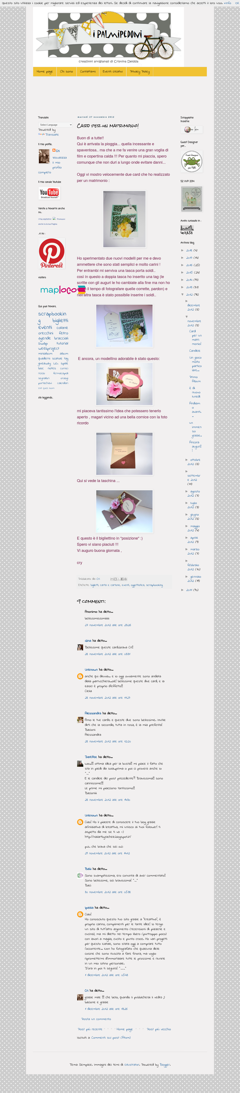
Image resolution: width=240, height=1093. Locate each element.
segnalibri (43, 378)
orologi (64, 378)
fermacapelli (60, 373)
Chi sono (66, 71)
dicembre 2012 (193, 307)
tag (66, 358)
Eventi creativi (113, 71)
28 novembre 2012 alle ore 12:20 (108, 741)
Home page (45, 71)
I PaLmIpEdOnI (44, 219)
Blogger (165, 1064)
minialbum (45, 353)
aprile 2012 (192, 540)
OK (237, 3)
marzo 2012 (193, 551)
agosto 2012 (193, 493)
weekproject (48, 349)
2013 (190, 287)
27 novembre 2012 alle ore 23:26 (108, 625)
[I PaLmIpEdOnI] (54, 219)
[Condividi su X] (119, 579)
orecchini (45, 333)
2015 (190, 272)
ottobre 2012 (193, 462)
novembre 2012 (194, 323)
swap (43, 343)
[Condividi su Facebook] (122, 579)
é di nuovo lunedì (194, 392)
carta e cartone (110, 585)
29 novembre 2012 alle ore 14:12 (107, 853)
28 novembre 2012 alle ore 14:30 (107, 800)
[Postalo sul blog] (115, 579)
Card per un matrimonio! (195, 338)
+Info (227, 3)
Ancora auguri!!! (195, 446)
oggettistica (137, 585)
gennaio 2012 (194, 579)
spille (64, 363)
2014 (190, 280)
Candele (194, 350)
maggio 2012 (193, 528)
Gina (88, 640)
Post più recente (90, 1029)
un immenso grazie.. (195, 429)
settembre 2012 (193, 478)
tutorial (62, 343)
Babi (88, 869)
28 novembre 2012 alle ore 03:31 (107, 654)
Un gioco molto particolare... (195, 364)
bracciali (61, 338)
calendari (62, 383)
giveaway (44, 363)
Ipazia (89, 907)
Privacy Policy (140, 71)
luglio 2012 (192, 505)
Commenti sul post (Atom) (111, 1037)
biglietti (94, 585)
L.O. (56, 363)
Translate (52, 134)
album (64, 353)
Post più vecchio (159, 1029)
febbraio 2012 (193, 567)
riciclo (41, 373)
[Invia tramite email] (112, 579)
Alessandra (93, 713)
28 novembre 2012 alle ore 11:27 (107, 697)
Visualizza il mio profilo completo (52, 165)
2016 (190, 265)
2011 (189, 590)
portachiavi (45, 383)
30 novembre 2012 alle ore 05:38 (108, 892)
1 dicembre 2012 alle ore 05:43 (106, 975)
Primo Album (195, 379)
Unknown (91, 669)
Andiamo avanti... (195, 410)
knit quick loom (46, 388)
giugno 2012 (193, 517)
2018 (190, 250)
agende (44, 338)
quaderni (44, 358)
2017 (190, 257)
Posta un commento (96, 1019)
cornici (64, 368)
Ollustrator (132, 1064)
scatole (57, 358)
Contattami (88, 71)
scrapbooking (154, 585)
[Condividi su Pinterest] (125, 579)
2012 (190, 294)
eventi (125, 585)
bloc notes (47, 368)
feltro (63, 333)
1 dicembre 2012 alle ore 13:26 (106, 1009)
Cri (99, 579)
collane (62, 328)
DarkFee (91, 757)
